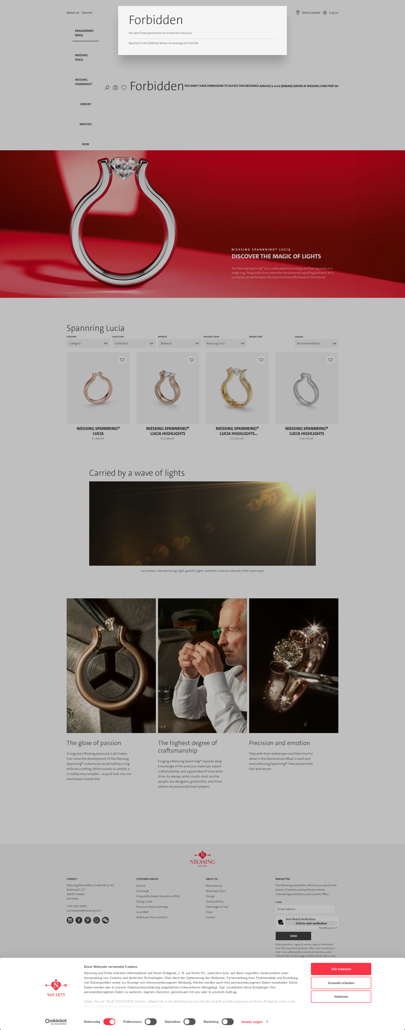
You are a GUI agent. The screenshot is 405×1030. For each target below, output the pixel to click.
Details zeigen (252, 1021)
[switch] (151, 1021)
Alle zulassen (341, 969)
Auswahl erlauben (341, 982)
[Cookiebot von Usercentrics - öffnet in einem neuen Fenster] (56, 1022)
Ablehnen (341, 996)
